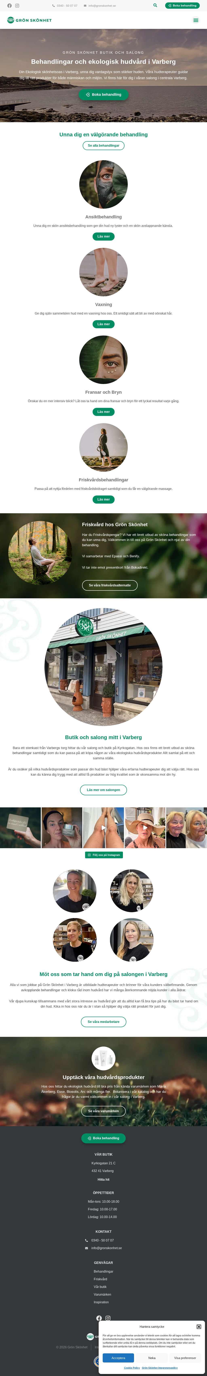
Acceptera (118, 1358)
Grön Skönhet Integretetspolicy (160, 1368)
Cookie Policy (132, 1368)
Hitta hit (103, 1179)
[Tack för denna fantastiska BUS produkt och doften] (145, 827)
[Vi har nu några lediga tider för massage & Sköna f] (20, 827)
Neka (151, 1358)
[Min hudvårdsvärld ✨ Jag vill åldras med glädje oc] (62, 827)
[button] (199, 1327)
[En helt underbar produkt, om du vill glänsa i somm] (103, 827)
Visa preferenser (185, 1358)
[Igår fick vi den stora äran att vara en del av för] (186, 827)
